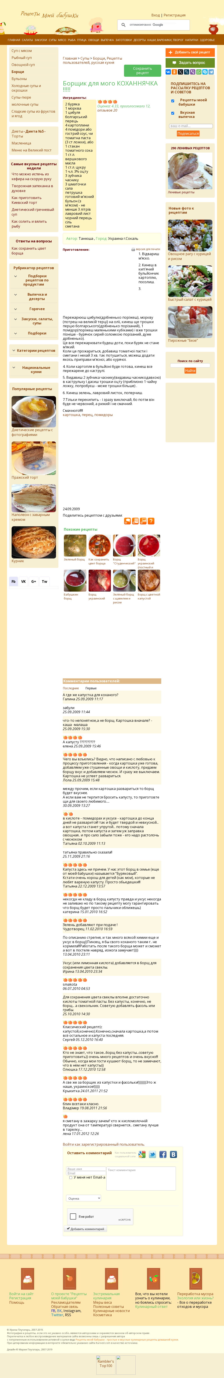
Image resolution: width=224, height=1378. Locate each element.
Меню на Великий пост (32, 150)
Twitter (57, 1314)
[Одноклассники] (174, 72)
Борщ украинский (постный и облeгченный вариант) (147, 567)
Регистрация (175, 15)
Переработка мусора (195, 1293)
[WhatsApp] (198, 72)
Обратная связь (64, 1306)
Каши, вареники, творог (165, 40)
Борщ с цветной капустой (149, 596)
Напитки (191, 40)
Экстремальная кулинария (106, 1295)
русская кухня (102, 62)
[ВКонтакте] (168, 72)
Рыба (71, 40)
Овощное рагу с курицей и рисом (189, 256)
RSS (68, 1314)
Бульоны (19, 78)
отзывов (107, 110)
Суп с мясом (22, 50)
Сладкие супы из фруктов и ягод (33, 113)
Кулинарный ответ (151, 1306)
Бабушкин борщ (71, 596)
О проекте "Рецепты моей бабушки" (69, 1295)
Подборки (37, 333)
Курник (18, 560)
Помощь (16, 1302)
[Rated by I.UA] (126, 1373)
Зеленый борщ (74, 559)
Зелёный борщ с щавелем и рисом (123, 598)
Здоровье (207, 40)
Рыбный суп (22, 57)
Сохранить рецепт (142, 70)
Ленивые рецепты (181, 192)
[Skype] (205, 72)
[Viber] (192, 72)
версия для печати (148, 249)
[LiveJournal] (186, 72)
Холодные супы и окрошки (26, 88)
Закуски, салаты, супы (37, 320)
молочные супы (25, 104)
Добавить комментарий (87, 1229)
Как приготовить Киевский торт (27, 200)
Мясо (62, 40)
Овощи (93, 40)
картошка (71, 414)
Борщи (99, 58)
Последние (71, 688)
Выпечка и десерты (37, 296)
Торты (17, 136)
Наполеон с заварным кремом (31, 517)
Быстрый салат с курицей (190, 299)
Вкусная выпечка (186, 114)
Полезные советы (108, 1306)
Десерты (139, 40)
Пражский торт (25, 477)
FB (53, 1310)
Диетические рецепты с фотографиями (32, 432)
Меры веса (102, 1302)
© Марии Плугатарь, (28, 1349)
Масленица (21, 143)
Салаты (27, 40)
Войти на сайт (21, 1293)
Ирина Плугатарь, (20, 1329)
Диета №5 (34, 131)
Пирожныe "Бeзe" (183, 340)
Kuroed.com (103, 1342)
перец (87, 414)
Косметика (102, 1314)
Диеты (17, 131)
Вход (155, 15)
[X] (180, 72)
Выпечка (107, 40)
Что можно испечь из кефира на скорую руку (31, 176)
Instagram (71, 1310)
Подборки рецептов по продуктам (36, 280)
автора (121, 1336)
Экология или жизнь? (195, 1298)
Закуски (41, 40)
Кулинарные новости (111, 1310)
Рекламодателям (65, 1302)
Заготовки (124, 40)
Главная (14, 40)
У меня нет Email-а (89, 1177)
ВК (59, 1310)
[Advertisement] (100, 283)
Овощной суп (23, 64)
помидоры (103, 414)
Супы (52, 40)
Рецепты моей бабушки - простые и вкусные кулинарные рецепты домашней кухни (127, 1339)
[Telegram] (211, 72)
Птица (81, 40)
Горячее (37, 308)
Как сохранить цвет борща (99, 561)
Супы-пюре (21, 97)
